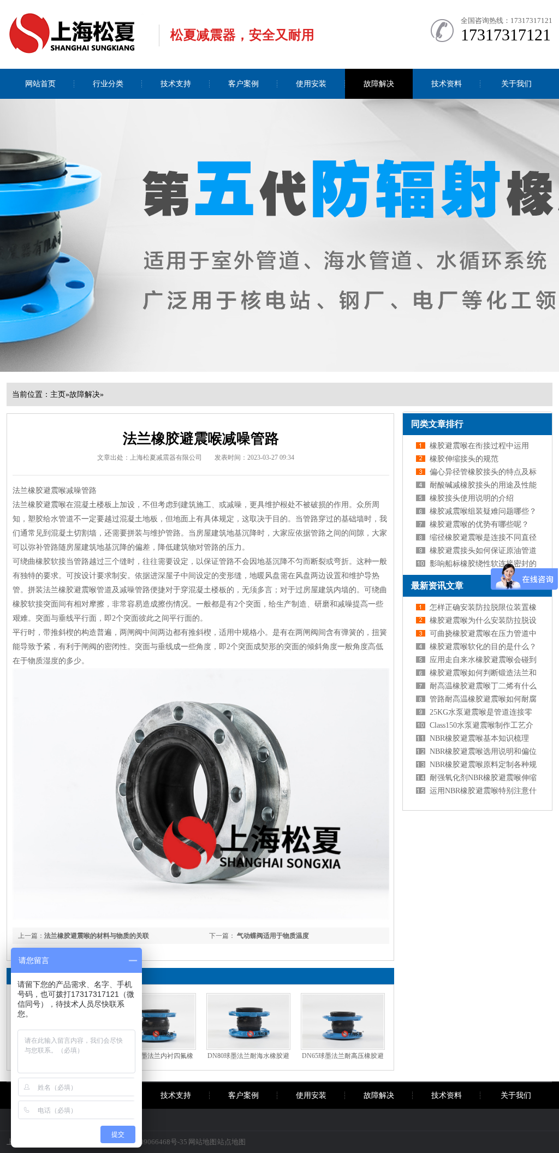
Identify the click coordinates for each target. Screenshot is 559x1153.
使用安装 (311, 84)
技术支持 (175, 84)
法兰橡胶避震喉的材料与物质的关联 (96, 936)
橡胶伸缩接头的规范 (464, 459)
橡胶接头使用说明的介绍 (472, 498)
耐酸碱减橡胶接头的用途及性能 (483, 485)
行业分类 (108, 84)
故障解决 (379, 84)
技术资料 (446, 84)
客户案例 (243, 84)
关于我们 (516, 84)
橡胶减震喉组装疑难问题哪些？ (483, 511)
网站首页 (40, 84)
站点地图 (231, 1142)
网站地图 (202, 1142)
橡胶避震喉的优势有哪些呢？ (479, 524)
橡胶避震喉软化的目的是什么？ (483, 647)
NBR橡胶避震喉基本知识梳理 (479, 738)
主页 (58, 394)
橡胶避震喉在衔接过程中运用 (479, 446)
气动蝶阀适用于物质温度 (272, 936)
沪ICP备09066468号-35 (151, 1142)
